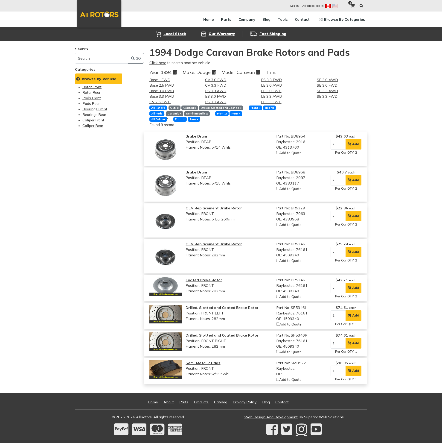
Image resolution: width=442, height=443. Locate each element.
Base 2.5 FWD (161, 85)
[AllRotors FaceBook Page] (272, 429)
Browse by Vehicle (99, 78)
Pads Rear (91, 103)
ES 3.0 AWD (215, 90)
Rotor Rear (91, 92)
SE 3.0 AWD (327, 79)
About (168, 402)
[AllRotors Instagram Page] (301, 429)
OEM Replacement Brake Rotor (214, 208)
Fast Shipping (272, 33)
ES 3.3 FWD (271, 79)
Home (208, 19)
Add (355, 144)
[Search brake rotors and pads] (361, 5)
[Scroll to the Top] (431, 438)
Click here (157, 62)
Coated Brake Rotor (204, 280)
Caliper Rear (92, 125)
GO (138, 58)
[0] (353, 5)
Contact (302, 19)
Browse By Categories (344, 19)
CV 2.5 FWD (160, 102)
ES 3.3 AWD (215, 102)
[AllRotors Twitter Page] (286, 429)
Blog (266, 19)
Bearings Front (94, 109)
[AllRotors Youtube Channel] (316, 429)
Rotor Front (92, 87)
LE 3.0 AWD (271, 85)
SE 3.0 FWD (327, 85)
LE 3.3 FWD (271, 102)
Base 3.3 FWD (161, 96)
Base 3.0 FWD (161, 90)
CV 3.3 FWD (215, 85)
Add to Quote (290, 152)
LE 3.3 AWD (271, 96)
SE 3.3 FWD (327, 96)
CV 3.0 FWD (215, 79)
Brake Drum (196, 136)
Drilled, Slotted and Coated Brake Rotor (222, 307)
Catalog (220, 402)
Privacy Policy (245, 402)
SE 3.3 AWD (327, 90)
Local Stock (174, 33)
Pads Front (91, 98)
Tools (283, 19)
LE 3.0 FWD (271, 90)
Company (246, 19)
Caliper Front (93, 120)
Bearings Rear (94, 114)
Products (201, 402)
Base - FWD (159, 79)
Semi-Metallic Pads (203, 363)
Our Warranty (222, 33)
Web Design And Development (271, 417)
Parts (226, 19)
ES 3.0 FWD (215, 96)
